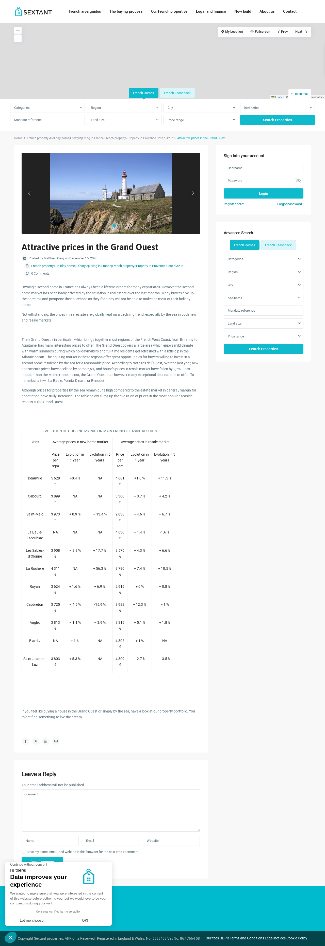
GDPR (224, 938)
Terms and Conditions (247, 938)
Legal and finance (211, 11)
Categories (22, 108)
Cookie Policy (296, 938)
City (170, 108)
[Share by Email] (56, 741)
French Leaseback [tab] (177, 93)
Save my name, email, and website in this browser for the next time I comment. (83, 852)
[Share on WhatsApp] (46, 741)
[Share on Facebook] (25, 741)
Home (18, 138)
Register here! (234, 204)
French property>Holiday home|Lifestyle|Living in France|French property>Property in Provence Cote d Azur (100, 138)
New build (242, 11)
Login (263, 193)
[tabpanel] (162, 114)
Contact (290, 11)
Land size (98, 120)
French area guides (85, 11)
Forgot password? (290, 204)
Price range (176, 120)
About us (267, 11)
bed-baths (251, 108)
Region (96, 108)
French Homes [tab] (143, 93)
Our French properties (169, 11)
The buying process (126, 11)
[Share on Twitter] (35, 741)
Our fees (212, 938)
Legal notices (275, 938)
